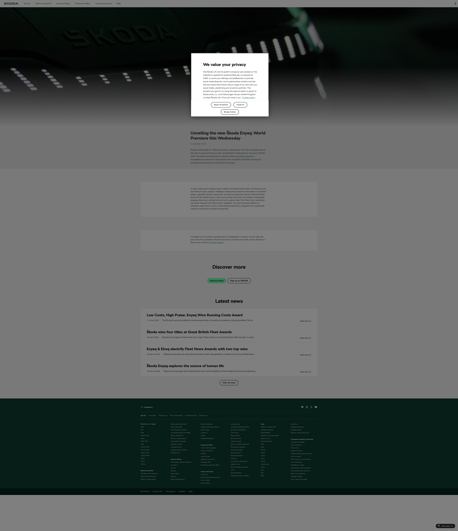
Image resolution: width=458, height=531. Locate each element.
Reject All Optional (221, 105)
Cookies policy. (248, 97)
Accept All (240, 105)
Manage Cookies (230, 112)
